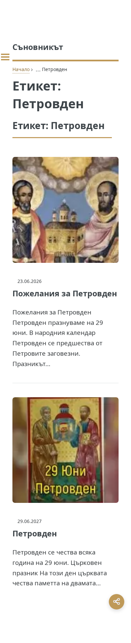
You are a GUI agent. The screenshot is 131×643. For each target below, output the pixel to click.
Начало (21, 69)
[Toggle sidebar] (5, 57)
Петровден (34, 533)
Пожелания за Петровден (64, 293)
